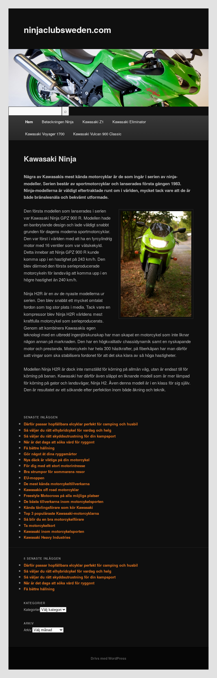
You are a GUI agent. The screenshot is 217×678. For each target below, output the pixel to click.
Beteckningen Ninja (57, 121)
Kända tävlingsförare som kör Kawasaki (58, 507)
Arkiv (27, 629)
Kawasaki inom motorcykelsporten (54, 531)
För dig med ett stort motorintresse (54, 465)
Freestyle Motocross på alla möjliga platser (61, 495)
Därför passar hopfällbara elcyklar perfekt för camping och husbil (81, 424)
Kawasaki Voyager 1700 (44, 133)
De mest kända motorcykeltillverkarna (57, 483)
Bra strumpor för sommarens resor (54, 471)
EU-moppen (34, 477)
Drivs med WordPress (108, 658)
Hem (29, 121)
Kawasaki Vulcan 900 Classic (97, 133)
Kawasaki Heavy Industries (47, 537)
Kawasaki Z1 (93, 121)
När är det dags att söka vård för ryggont (59, 442)
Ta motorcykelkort (39, 525)
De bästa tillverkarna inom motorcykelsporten (63, 501)
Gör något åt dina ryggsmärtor (50, 453)
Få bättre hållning (39, 447)
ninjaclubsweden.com (67, 29)
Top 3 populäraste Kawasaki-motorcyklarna (61, 513)
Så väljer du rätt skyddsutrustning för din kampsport (70, 436)
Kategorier (32, 609)
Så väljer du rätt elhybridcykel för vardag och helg (67, 430)
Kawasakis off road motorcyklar (51, 489)
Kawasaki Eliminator (129, 121)
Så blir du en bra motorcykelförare (54, 519)
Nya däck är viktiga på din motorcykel (57, 459)
